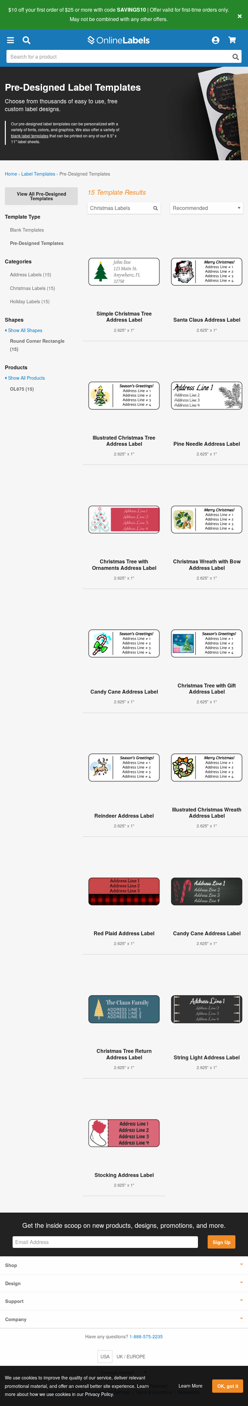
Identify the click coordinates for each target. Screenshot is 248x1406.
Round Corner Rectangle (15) (37, 345)
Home (11, 173)
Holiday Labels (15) (30, 301)
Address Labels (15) (30, 274)
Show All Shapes (24, 330)
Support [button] (14, 1301)
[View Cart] (232, 40)
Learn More (190, 1385)
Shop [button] (11, 1265)
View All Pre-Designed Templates (41, 196)
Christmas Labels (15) (32, 288)
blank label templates (29, 135)
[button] (10, 40)
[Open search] (236, 57)
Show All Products (26, 378)
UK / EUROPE (131, 1356)
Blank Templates (27, 229)
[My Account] (215, 40)
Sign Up (222, 1242)
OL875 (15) (22, 389)
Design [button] (13, 1283)
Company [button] (15, 1319)
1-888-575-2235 (146, 1336)
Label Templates (38, 173)
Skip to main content (23, 14)
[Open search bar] (26, 40)
